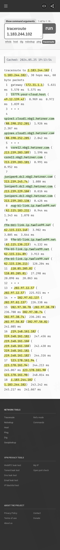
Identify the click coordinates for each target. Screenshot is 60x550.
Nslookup (8, 422)
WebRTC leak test (12, 465)
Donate (36, 518)
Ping (6, 432)
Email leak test (11, 480)
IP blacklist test (11, 485)
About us (8, 523)
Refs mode (38, 417)
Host (6, 427)
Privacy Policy (10, 513)
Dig (5, 437)
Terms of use (10, 518)
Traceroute (9, 417)
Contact (37, 513)
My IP (36, 465)
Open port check (41, 470)
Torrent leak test (12, 470)
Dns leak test (10, 475)
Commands (38, 422)
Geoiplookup (10, 442)
